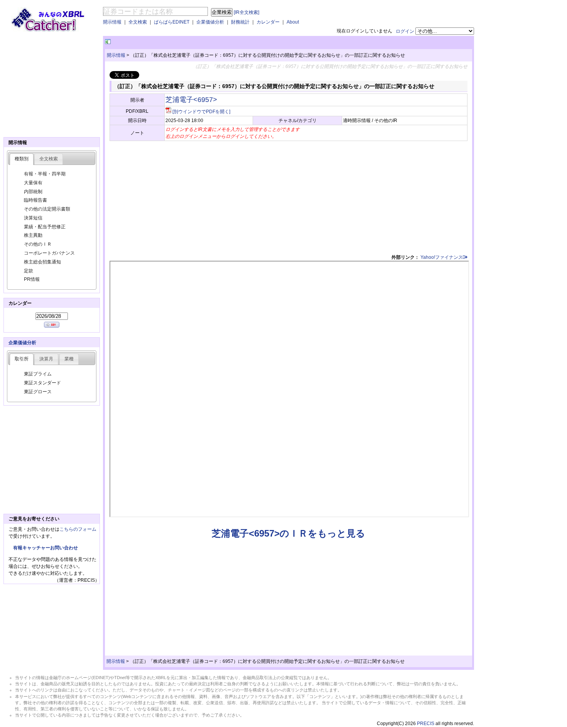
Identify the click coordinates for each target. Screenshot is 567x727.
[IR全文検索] (246, 12)
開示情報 (112, 22)
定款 (28, 270)
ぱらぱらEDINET (171, 22)
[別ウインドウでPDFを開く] (201, 111)
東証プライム (38, 374)
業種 (69, 359)
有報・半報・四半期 (45, 174)
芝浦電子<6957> (191, 100)
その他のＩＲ (38, 244)
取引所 (22, 359)
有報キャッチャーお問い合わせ (45, 547)
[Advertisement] (202, 42)
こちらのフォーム (77, 529)
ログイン (405, 31)
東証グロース (38, 391)
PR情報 (32, 279)
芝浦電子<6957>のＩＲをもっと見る (288, 533)
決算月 (46, 359)
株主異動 (33, 235)
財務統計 (240, 22)
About (293, 22)
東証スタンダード (42, 383)
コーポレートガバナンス (49, 253)
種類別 (22, 158)
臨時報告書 (35, 200)
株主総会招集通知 (42, 262)
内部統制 (33, 191)
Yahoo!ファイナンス (441, 257)
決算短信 (33, 218)
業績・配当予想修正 (45, 226)
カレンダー (268, 22)
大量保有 (33, 182)
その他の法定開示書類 (47, 209)
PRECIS (425, 723)
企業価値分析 (210, 22)
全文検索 (137, 22)
